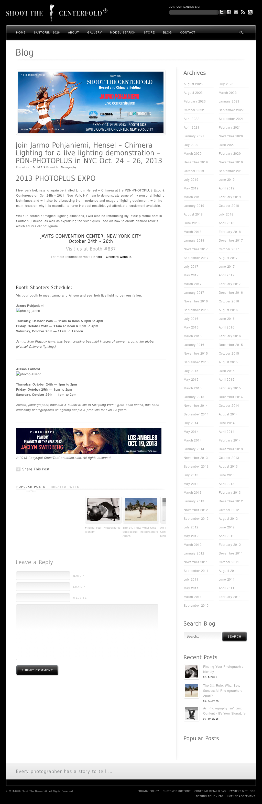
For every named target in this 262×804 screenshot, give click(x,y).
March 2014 (193, 440)
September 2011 (196, 570)
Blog (167, 32)
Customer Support (177, 791)
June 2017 (227, 266)
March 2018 (193, 231)
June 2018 (192, 223)
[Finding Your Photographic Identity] (191, 672)
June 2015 (227, 370)
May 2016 (191, 327)
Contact (187, 32)
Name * (79, 575)
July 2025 (226, 84)
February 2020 (230, 153)
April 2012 (226, 536)
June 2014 (227, 423)
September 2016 (196, 310)
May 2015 (191, 379)
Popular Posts (31, 487)
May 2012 (191, 536)
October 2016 (229, 301)
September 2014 (196, 414)
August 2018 (193, 214)
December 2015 (231, 344)
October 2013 (229, 457)
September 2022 (231, 110)
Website (80, 597)
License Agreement (241, 796)
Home (21, 32)
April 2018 (226, 223)
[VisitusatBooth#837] (91, 249)
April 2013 (226, 483)
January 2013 (194, 501)
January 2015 (194, 396)
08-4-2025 (210, 677)
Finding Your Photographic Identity (103, 529)
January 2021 (194, 136)
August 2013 (228, 466)
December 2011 (231, 553)
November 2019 (231, 162)
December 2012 (231, 501)
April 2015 (226, 379)
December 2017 (231, 240)
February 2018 (230, 231)
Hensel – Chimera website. (111, 256)
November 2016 (196, 301)
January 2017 (194, 292)
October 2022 (194, 110)
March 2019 (193, 197)
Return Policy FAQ (209, 796)
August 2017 (228, 257)
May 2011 (191, 588)
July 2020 (191, 144)
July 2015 (191, 370)
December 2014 (231, 396)
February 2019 (230, 197)
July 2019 (191, 179)
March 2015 (193, 388)
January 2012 (194, 553)
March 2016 (193, 336)
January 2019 (194, 205)
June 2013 (227, 475)
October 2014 (229, 405)
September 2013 (196, 466)
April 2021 (191, 127)
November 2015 (196, 353)
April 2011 (226, 588)
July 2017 (191, 266)
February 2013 (230, 492)
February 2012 (230, 544)
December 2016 (231, 292)
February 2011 (230, 596)
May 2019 (191, 188)
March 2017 (193, 283)
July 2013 (191, 475)
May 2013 (191, 483)
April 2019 (226, 188)
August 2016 (228, 310)
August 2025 (193, 84)
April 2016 (226, 327)
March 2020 (193, 153)
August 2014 (228, 414)
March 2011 (193, 596)
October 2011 (229, 562)
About (73, 32)
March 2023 (228, 92)
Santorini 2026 (47, 32)
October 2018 (229, 205)
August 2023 (193, 92)
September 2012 (196, 518)
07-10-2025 (211, 718)
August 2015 (228, 362)
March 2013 (193, 492)
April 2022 (191, 118)
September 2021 (231, 118)
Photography (68, 167)
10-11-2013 (38, 167)
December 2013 (231, 449)
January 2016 (194, 344)
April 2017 (226, 275)
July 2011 (191, 579)
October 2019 (194, 170)
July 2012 (191, 527)
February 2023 (195, 101)
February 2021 (230, 127)
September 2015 (196, 362)
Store (149, 32)
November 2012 (196, 509)
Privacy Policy (148, 791)
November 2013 (196, 457)
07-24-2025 (211, 701)
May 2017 (191, 275)
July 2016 (191, 318)
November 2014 (196, 405)
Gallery (94, 32)
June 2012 (227, 527)
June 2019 (227, 179)
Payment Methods (242, 791)
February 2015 (230, 388)
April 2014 (226, 431)
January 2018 (194, 240)
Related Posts (65, 487)
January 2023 (229, 101)
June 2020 (227, 144)
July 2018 (226, 214)
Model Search (123, 32)
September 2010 (196, 605)
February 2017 (230, 283)
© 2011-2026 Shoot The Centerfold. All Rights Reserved (39, 791)
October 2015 (229, 353)
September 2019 (231, 170)
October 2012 (229, 509)
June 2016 (227, 318)
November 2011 (196, 562)
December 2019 (196, 162)
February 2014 (230, 440)
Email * (79, 586)
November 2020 (231, 136)
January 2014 (194, 449)
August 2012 (228, 518)
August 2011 (228, 570)
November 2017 (196, 249)
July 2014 (191, 423)
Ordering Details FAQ (210, 791)
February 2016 (230, 336)
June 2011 (227, 579)
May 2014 (191, 431)
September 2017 (196, 257)
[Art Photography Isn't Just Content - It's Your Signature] (191, 714)
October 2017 (229, 249)
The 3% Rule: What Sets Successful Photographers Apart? (140, 531)
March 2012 (193, 544)
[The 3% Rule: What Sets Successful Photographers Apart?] (191, 691)
